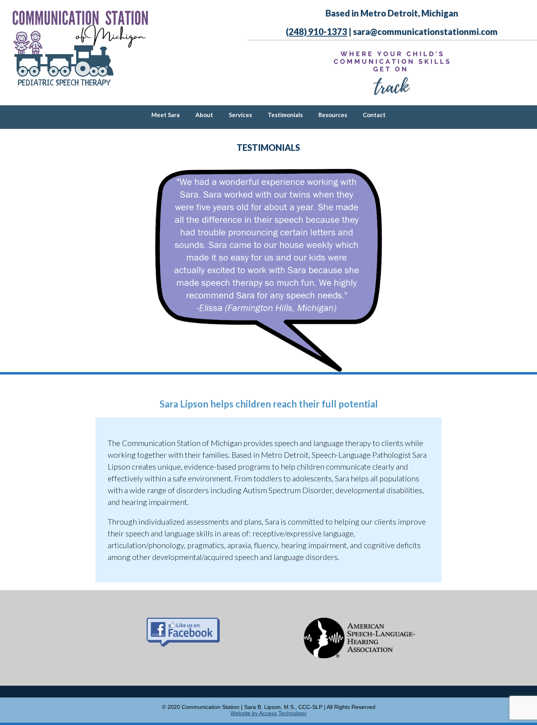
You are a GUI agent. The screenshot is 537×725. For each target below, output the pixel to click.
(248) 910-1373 (316, 31)
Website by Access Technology (268, 713)
